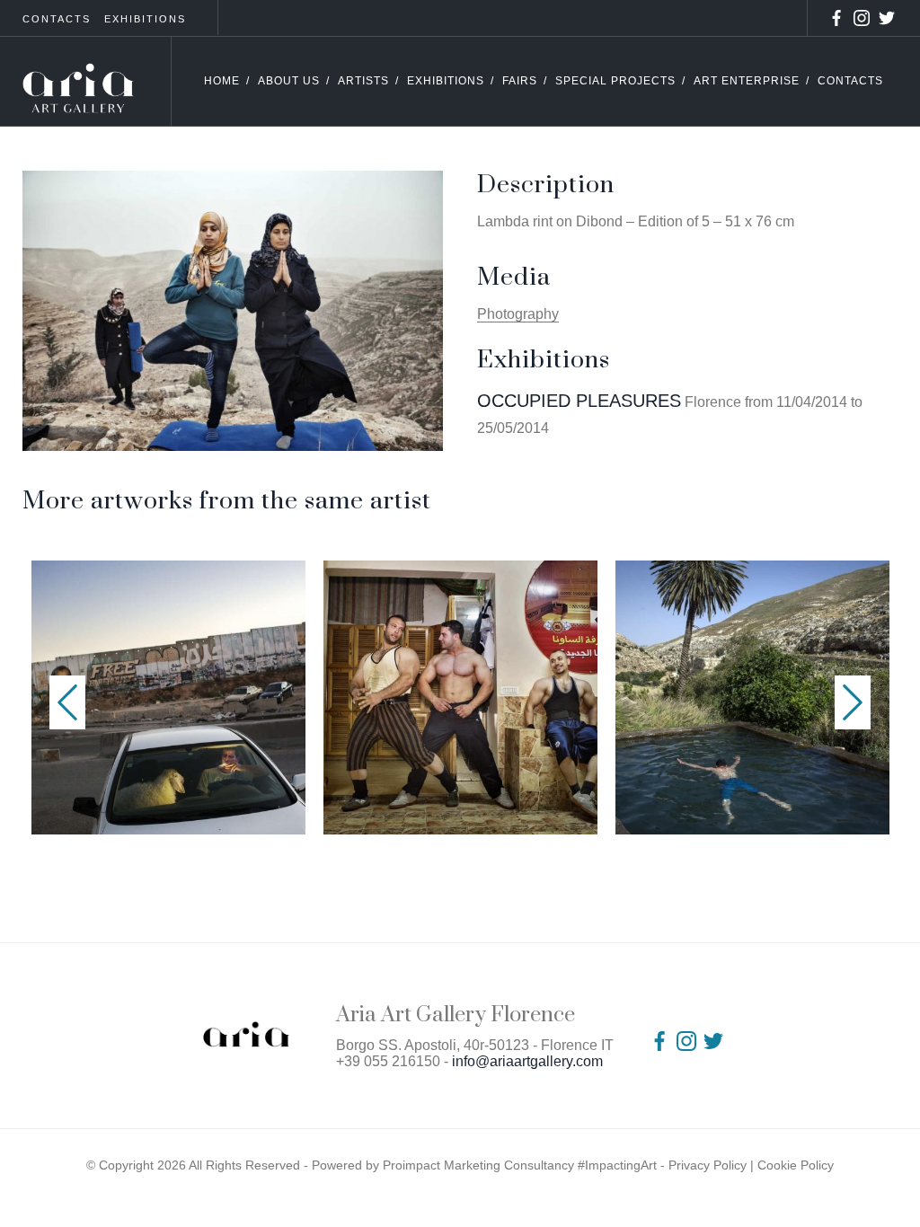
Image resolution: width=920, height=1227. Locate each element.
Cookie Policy (795, 1165)
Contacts (850, 81)
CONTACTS (56, 18)
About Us (289, 81)
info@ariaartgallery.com (527, 1061)
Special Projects (615, 81)
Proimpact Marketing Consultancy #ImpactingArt (520, 1165)
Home (222, 81)
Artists (363, 81)
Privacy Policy (707, 1165)
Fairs (519, 81)
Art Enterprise (747, 81)
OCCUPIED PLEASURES (579, 400)
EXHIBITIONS (145, 18)
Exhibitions (445, 81)
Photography (518, 314)
